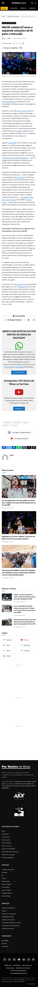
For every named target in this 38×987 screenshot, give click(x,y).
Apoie (3, 831)
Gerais (4, 878)
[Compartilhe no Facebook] (14, 43)
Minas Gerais (6, 881)
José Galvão (24, 197)
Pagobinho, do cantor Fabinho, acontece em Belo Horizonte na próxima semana (18, 537)
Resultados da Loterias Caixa (10, 925)
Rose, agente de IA (20, 284)
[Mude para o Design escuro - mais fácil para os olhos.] (35, 3)
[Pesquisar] (32, 3)
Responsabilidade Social (19, 973)
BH (2, 875)
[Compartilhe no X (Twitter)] (17, 43)
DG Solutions (19, 177)
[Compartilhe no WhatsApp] (20, 43)
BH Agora (14, 8)
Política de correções (8, 854)
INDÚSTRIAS (17, 422)
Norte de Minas (6, 884)
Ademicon (22, 287)
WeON (27, 89)
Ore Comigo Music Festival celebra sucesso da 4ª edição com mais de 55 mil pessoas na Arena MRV (19, 502)
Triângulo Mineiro (7, 893)
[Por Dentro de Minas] (19, 3)
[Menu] (3, 3)
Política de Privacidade (18, 970)
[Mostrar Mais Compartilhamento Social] (26, 43)
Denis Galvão (12, 143)
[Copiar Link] (23, 43)
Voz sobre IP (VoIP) (25, 111)
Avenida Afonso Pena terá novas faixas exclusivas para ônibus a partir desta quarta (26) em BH (25, 622)
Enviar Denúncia (6, 843)
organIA (19, 131)
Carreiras (4, 872)
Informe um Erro (7, 846)
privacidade (20, 367)
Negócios (26, 422)
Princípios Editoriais (8, 857)
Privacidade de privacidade (10, 852)
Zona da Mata (6, 896)
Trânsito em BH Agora (8, 908)
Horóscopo (5, 946)
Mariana (32, 8)
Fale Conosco (6, 840)
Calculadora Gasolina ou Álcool (11, 922)
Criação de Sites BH (8, 928)
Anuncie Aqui (6, 837)
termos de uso (9, 367)
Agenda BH (5, 940)
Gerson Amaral (11, 200)
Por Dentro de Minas (18, 979)
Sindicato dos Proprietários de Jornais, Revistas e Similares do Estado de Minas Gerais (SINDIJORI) (19, 786)
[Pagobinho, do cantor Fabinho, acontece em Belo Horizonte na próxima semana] (19, 522)
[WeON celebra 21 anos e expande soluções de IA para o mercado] (19, 63)
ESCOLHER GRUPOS (18, 372)
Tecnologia (13, 425)
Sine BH (4, 911)
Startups (5, 425)
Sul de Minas (6, 887)
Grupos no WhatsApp (8, 849)
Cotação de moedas (8, 920)
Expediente (5, 834)
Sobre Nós (7, 965)
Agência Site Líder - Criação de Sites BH (13, 981)
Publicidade (10, 968)
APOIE (4, 8)
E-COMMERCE (7, 422)
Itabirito (23, 8)
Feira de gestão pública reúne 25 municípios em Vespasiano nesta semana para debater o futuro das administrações (18, 572)
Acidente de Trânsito (8, 869)
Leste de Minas (6, 890)
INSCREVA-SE (19, 408)
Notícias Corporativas (9, 23)
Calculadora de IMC (8, 917)
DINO (9, 38)
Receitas (4, 943)
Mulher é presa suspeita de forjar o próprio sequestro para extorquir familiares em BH (24, 597)
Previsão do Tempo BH (8, 914)
